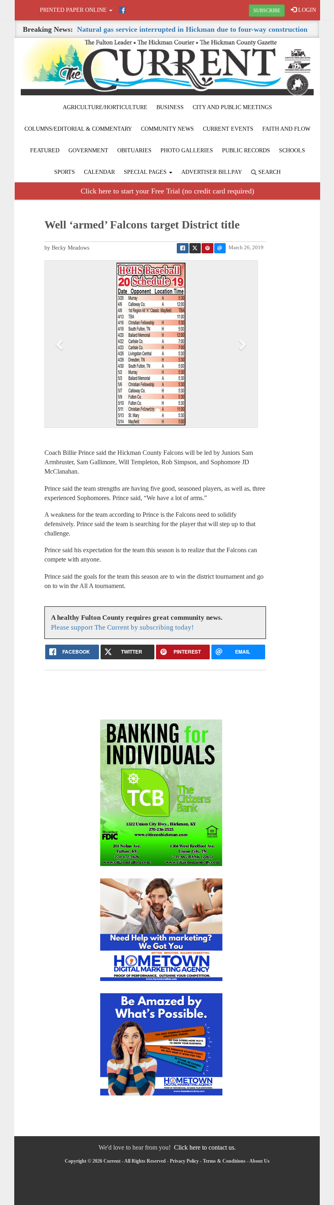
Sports (64, 172)
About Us (259, 1161)
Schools (292, 150)
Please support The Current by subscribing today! (122, 627)
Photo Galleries (186, 150)
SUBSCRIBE (266, 10)
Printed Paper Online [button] (74, 10)
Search (269, 172)
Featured (44, 150)
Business (170, 107)
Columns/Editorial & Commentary (78, 129)
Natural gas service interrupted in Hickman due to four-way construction (192, 29)
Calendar (99, 172)
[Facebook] (122, 10)
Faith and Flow (286, 129)
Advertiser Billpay (211, 172)
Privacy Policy (184, 1161)
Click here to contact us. (205, 1147)
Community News (167, 129)
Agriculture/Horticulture (105, 107)
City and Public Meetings (232, 107)
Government (88, 150)
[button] (60, 344)
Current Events (228, 129)
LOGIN (306, 10)
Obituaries (134, 150)
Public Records (246, 150)
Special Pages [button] (146, 172)
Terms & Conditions (224, 1161)
